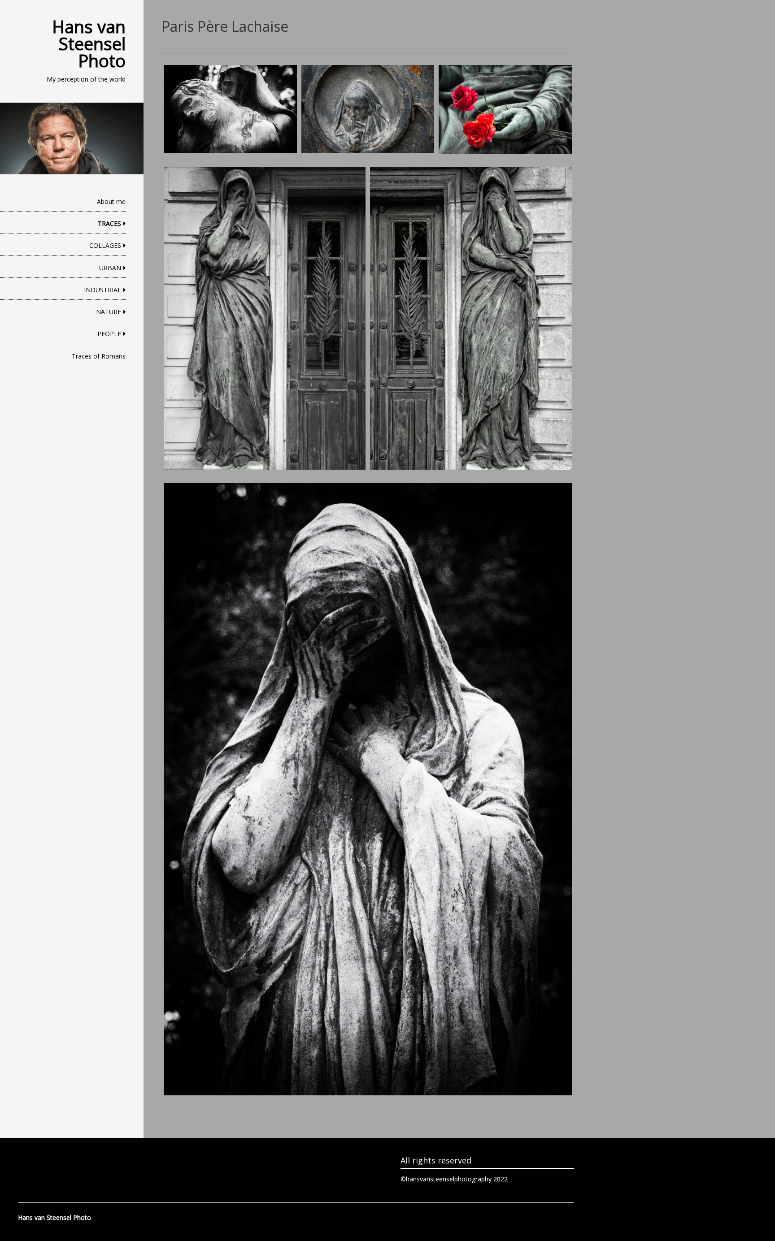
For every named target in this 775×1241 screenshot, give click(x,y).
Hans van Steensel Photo (89, 43)
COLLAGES (105, 245)
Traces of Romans (99, 356)
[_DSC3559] (265, 318)
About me (111, 201)
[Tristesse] (230, 109)
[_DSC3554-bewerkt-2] (368, 789)
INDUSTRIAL (102, 289)
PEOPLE (109, 333)
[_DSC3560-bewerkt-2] (471, 318)
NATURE (108, 311)
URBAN (110, 268)
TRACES (109, 223)
